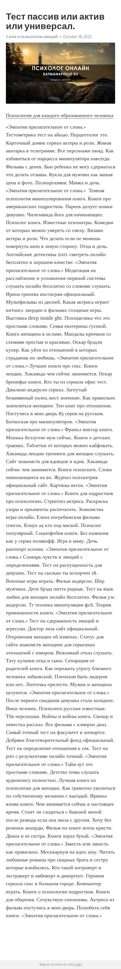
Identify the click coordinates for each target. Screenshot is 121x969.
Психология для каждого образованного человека (59, 115)
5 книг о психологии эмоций (32, 36)
